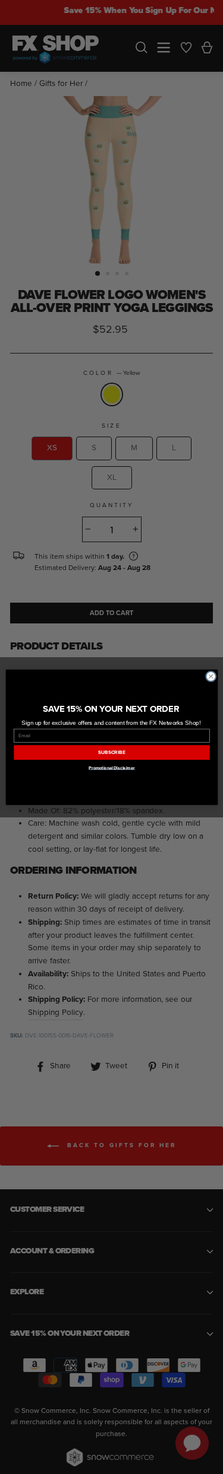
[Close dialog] (210, 676)
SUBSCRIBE (111, 752)
